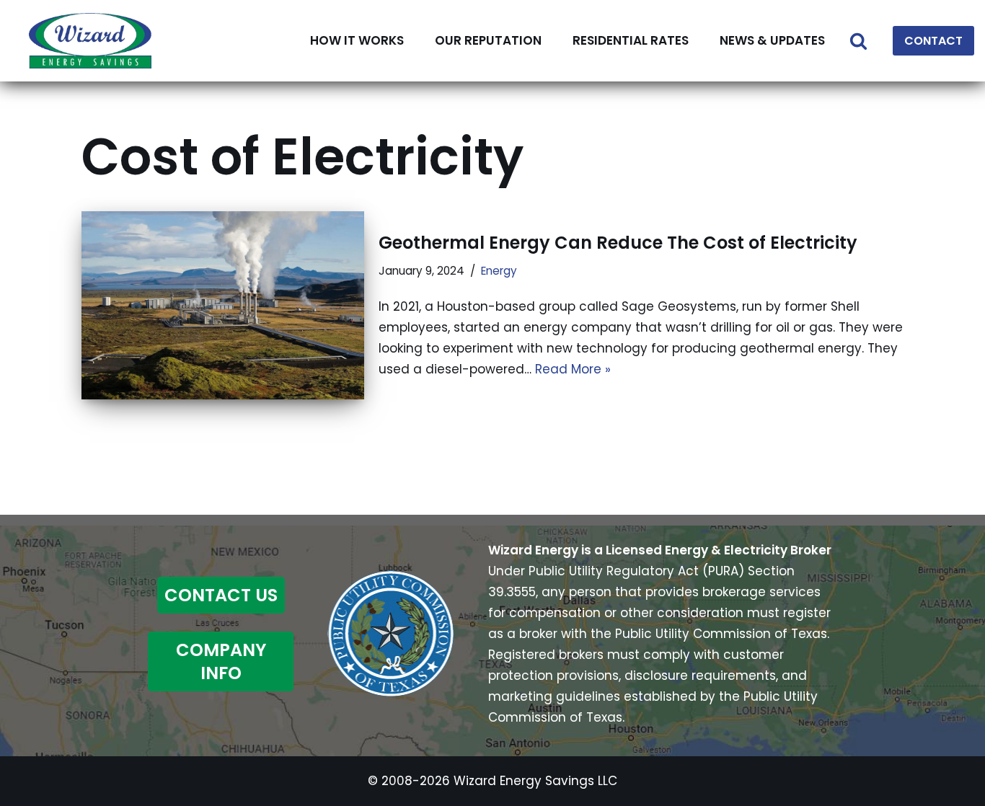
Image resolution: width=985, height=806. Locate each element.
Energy (499, 270)
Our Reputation (488, 40)
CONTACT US (221, 595)
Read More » (573, 369)
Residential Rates (631, 40)
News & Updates (772, 40)
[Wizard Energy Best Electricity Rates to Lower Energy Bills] (90, 40)
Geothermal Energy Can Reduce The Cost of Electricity (618, 242)
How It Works (357, 40)
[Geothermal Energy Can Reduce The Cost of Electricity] (222, 305)
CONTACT (933, 40)
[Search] (858, 41)
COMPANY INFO (221, 661)
